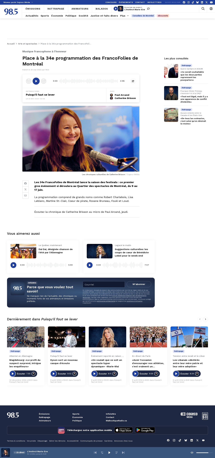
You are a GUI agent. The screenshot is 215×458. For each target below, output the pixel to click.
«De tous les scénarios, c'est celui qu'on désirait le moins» (193, 121)
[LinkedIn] (202, 2)
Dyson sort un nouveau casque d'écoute (64, 362)
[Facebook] (184, 2)
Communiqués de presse (91, 441)
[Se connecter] (211, 9)
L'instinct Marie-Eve (134, 9)
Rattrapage (44, 417)
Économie (77, 417)
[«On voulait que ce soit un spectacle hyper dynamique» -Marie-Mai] (107, 337)
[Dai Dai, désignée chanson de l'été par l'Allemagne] (23, 251)
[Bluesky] (197, 2)
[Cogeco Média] (189, 417)
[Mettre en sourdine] (192, 453)
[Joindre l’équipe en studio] (148, 8)
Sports (75, 414)
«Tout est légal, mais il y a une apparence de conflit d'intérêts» (194, 99)
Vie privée (31, 441)
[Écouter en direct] (115, 8)
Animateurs (45, 420)
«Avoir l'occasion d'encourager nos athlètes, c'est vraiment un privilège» (148, 363)
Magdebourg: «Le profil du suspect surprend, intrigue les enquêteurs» (25, 363)
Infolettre (111, 414)
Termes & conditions (16, 441)
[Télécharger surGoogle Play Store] (145, 430)
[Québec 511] (205, 419)
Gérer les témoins (57, 441)
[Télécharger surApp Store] (123, 430)
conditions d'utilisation (134, 301)
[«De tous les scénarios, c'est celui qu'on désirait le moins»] (171, 115)
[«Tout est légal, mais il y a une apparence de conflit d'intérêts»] (171, 93)
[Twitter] (25, 189)
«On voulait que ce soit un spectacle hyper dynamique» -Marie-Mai (106, 363)
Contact (110, 417)
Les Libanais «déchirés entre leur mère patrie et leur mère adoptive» (188, 363)
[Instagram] (189, 2)
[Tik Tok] (193, 2)
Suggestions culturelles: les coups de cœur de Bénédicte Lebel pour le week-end (132, 252)
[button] (95, 453)
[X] (206, 2)
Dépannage (42, 441)
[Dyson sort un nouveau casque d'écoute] (66, 337)
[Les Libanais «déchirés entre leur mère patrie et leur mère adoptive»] (189, 337)
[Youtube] (211, 2)
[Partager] (133, 81)
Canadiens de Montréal (143, 16)
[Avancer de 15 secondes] (43, 81)
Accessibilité (73, 441)
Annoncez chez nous (123, 441)
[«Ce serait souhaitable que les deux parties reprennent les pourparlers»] (171, 71)
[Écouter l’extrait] (36, 81)
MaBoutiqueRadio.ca (116, 420)
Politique (77, 420)
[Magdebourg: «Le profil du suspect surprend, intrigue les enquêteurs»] (25, 337)
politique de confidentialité (106, 301)
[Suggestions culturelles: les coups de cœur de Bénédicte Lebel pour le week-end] (99, 251)
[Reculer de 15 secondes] (28, 81)
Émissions (44, 414)
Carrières (108, 441)
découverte (163, 16)
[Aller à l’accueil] (11, 11)
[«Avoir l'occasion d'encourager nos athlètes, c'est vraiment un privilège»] (148, 337)
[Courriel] (25, 196)
